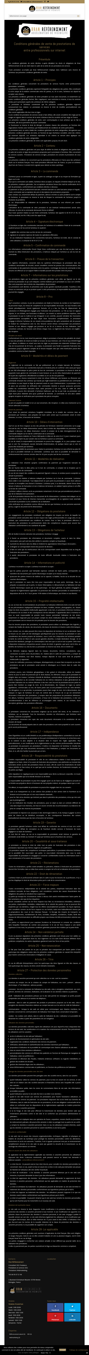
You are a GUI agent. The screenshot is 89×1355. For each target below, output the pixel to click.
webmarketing (14, 1337)
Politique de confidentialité (78, 1350)
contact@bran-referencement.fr (33, 1160)
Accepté (62, 1350)
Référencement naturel (17, 1334)
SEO (29, 1334)
